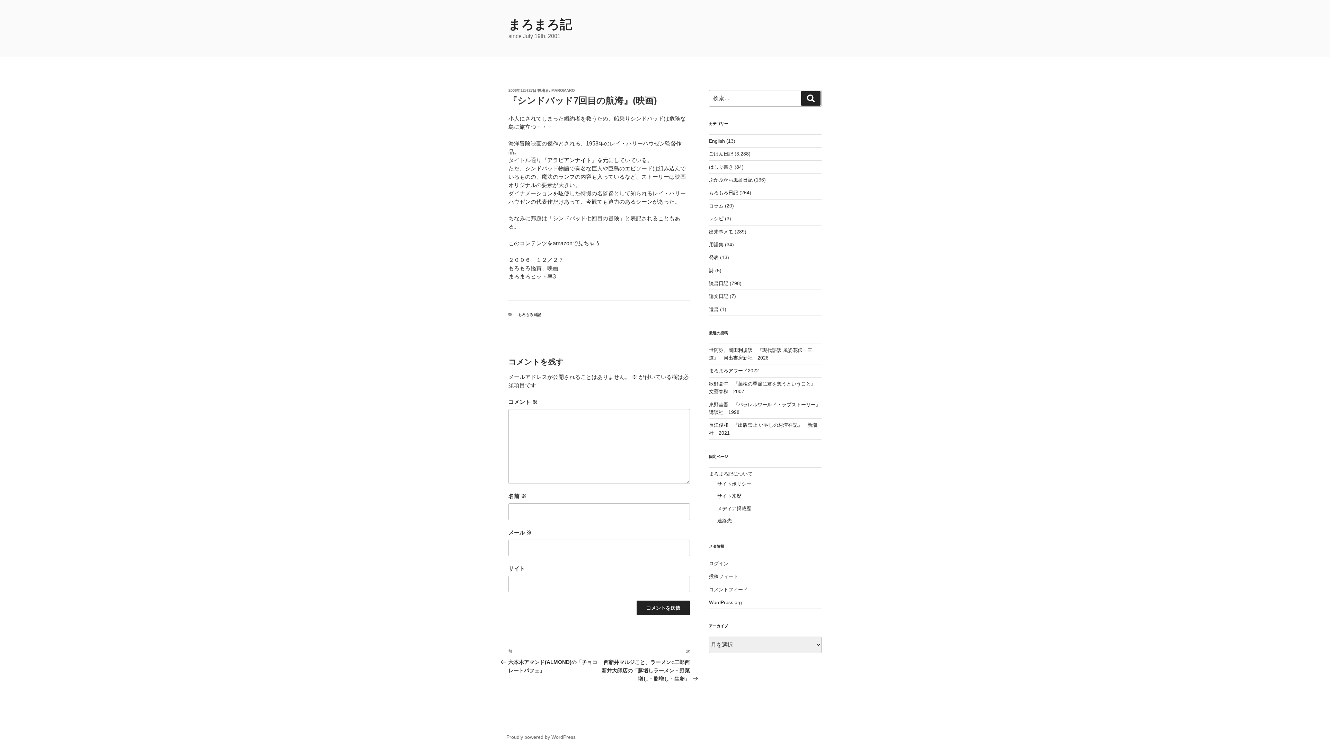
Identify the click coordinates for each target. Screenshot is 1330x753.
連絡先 (724, 520)
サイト (516, 569)
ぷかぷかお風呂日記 (731, 180)
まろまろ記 (540, 24)
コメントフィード (728, 589)
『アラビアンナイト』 (569, 160)
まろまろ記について (731, 474)
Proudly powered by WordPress (541, 737)
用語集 (716, 244)
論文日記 (718, 296)
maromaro (563, 90)
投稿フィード (723, 576)
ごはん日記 (721, 154)
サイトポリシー (734, 484)
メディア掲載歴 (734, 508)
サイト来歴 (729, 496)
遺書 (714, 309)
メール (520, 532)
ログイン (718, 563)
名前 (517, 496)
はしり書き (721, 167)
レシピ (716, 218)
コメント (523, 402)
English (717, 141)
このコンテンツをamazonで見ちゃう (554, 243)
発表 (714, 257)
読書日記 (718, 283)
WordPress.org (725, 602)
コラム (716, 206)
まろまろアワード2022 (734, 370)
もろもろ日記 (529, 314)
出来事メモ (721, 231)
